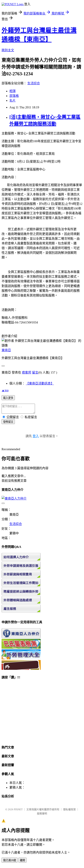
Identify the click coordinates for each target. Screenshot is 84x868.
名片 (12, 100)
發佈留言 (8, 421)
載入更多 (8, 397)
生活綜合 (33, 83)
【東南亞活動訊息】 (40, 383)
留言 (35, 372)
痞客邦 (26, 372)
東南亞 (6, 350)
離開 (22, 860)
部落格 (14, 95)
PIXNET (18, 809)
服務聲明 (42, 813)
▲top (5, 390)
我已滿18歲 (9, 860)
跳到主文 (8, 50)
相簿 (12, 91)
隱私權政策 (69, 809)
